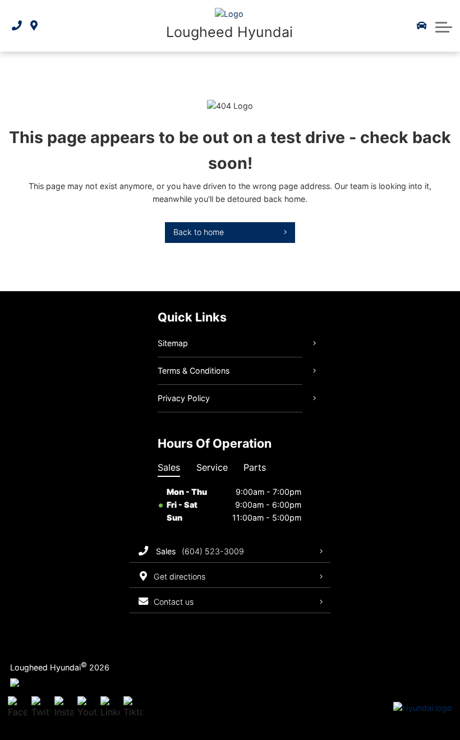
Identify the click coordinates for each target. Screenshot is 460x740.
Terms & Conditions (193, 370)
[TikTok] (132, 708)
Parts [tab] (254, 467)
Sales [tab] (169, 467)
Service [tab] (212, 467)
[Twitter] (40, 708)
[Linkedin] (109, 708)
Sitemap (173, 343)
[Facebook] (17, 708)
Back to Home (198, 232)
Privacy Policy (184, 398)
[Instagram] (63, 708)
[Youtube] (86, 708)
